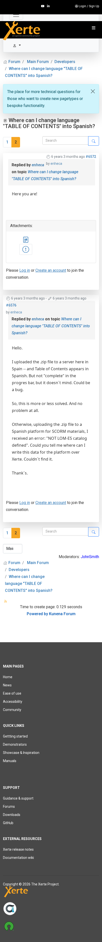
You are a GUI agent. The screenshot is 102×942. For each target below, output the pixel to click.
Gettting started (15, 736)
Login (82, 6)
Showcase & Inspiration (21, 753)
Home (7, 677)
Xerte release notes (18, 849)
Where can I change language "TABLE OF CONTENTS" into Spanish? (51, 326)
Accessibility (12, 702)
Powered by (37, 613)
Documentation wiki (18, 858)
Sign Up (94, 6)
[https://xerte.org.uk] (51, 892)
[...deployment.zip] (25, 249)
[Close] (93, 91)
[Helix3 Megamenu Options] (93, 28)
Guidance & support (18, 798)
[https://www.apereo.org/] (51, 908)
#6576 (11, 305)
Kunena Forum (62, 613)
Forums (9, 806)
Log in (24, 270)
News (7, 685)
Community (12, 710)
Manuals (9, 761)
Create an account (50, 270)
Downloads (11, 815)
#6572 (91, 157)
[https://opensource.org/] (51, 926)
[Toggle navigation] (16, 15)
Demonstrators (15, 744)
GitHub (8, 823)
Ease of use (12, 693)
